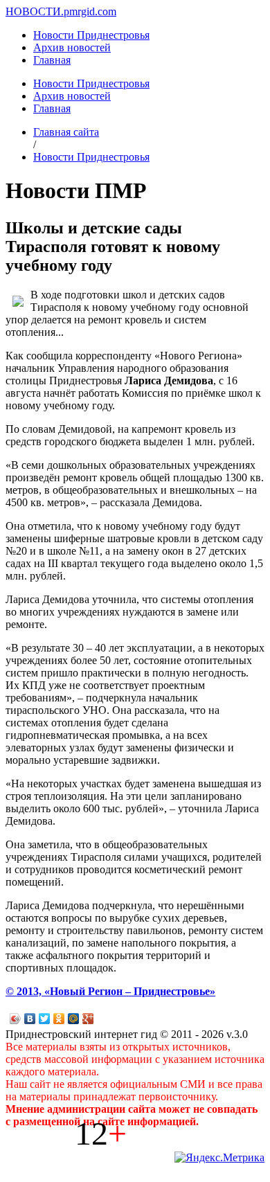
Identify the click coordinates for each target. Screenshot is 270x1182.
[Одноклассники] (59, 1019)
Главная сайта (66, 132)
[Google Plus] (88, 1019)
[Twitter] (44, 1019)
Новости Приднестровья (91, 35)
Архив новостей (72, 47)
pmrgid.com (90, 11)
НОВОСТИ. (35, 11)
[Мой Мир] (73, 1019)
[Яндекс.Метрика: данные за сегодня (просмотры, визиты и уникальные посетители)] (219, 1158)
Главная (52, 60)
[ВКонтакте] (30, 1019)
